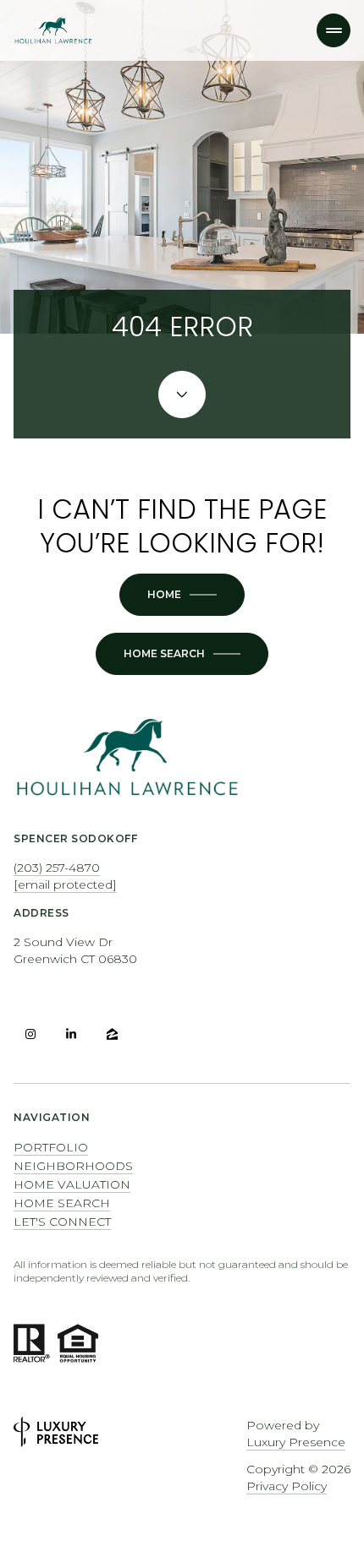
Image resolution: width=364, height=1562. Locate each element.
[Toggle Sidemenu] (333, 30)
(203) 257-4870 (57, 867)
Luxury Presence (295, 1442)
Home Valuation (72, 1184)
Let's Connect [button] (62, 1221)
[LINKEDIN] (71, 1034)
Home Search (62, 1203)
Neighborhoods (73, 1165)
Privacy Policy (286, 1486)
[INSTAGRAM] (30, 1034)
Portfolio (51, 1147)
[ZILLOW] (112, 1034)
